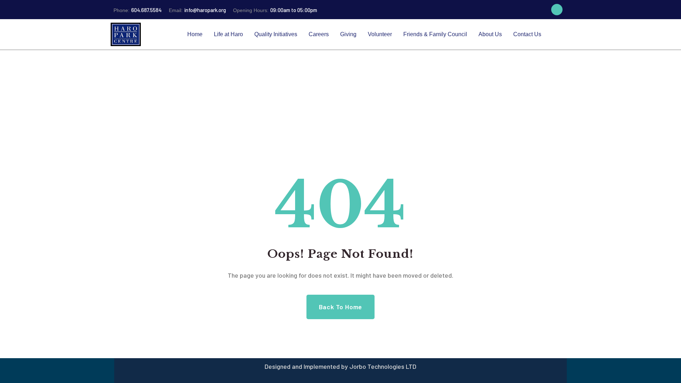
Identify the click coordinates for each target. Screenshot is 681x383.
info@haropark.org (197, 10)
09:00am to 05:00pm (275, 10)
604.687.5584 (138, 10)
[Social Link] (557, 9)
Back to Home (340, 307)
